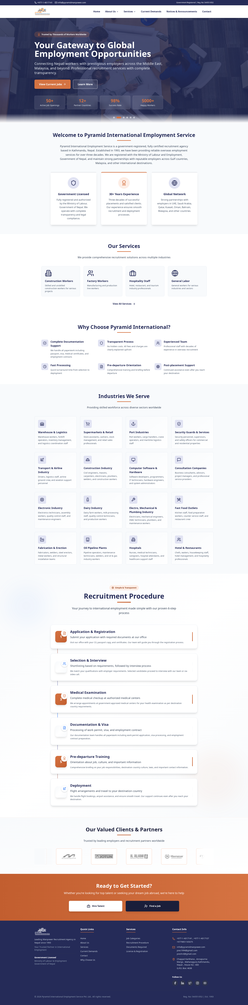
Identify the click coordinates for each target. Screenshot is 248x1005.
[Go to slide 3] (122, 120)
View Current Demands (54, 84)
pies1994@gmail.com (187, 953)
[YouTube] (205, 986)
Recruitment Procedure (137, 945)
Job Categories (133, 941)
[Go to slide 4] (127, 120)
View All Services (122, 306)
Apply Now (91, 84)
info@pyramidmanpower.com (191, 949)
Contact (84, 958)
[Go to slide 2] (117, 120)
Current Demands (89, 954)
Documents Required (136, 949)
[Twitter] (190, 986)
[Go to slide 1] (114, 120)
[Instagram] (197, 986)
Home (83, 941)
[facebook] (175, 986)
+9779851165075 (185, 944)
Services (84, 949)
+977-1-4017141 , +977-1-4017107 (193, 941)
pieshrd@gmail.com (186, 956)
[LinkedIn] (182, 986)
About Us (84, 945)
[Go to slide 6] (134, 120)
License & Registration (137, 954)
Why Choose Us (87, 962)
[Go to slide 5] (130, 120)
